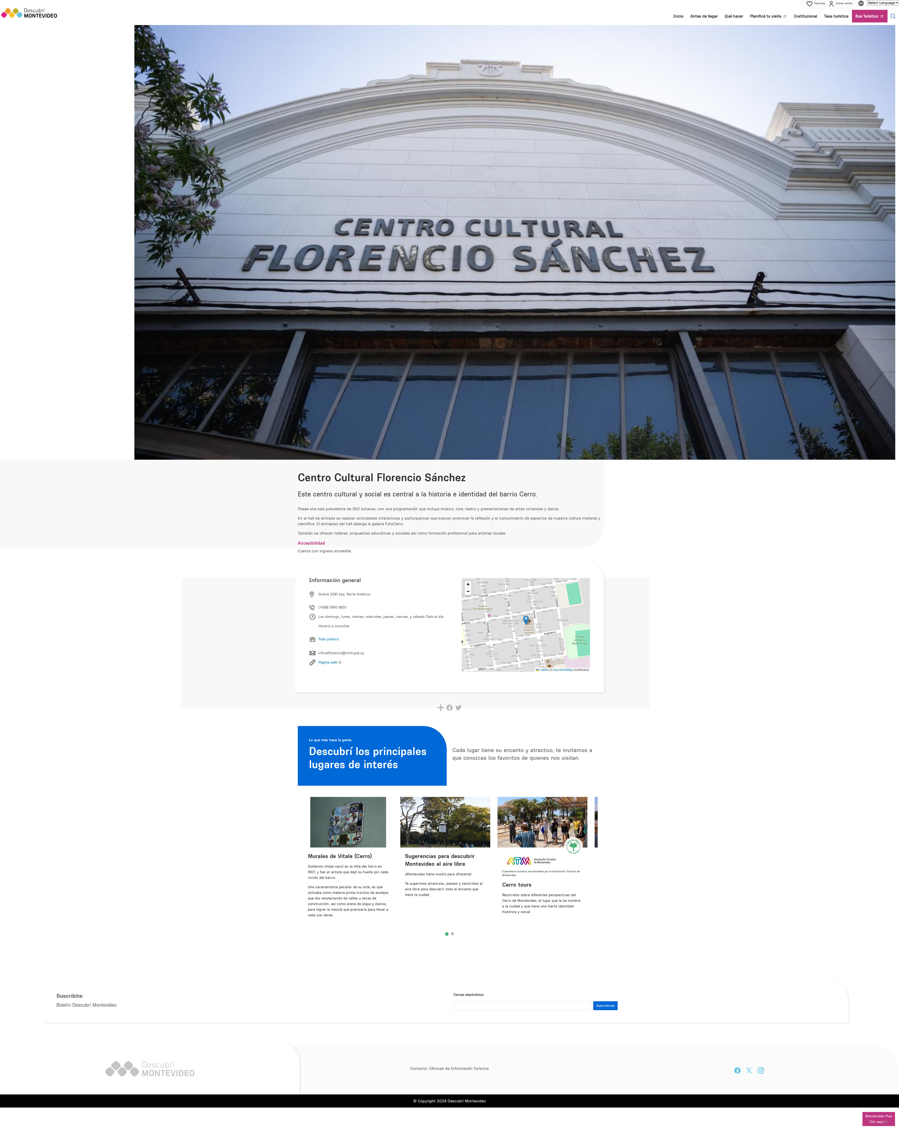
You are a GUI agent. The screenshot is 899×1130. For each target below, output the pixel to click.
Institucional (805, 16)
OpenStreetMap (563, 669)
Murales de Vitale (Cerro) (340, 855)
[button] (526, 620)
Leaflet (543, 669)
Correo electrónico (468, 994)
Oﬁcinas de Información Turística (459, 1068)
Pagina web (327, 662)
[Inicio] (29, 12)
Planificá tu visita (766, 16)
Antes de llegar (704, 16)
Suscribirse (605, 1005)
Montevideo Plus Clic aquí (878, 1119)
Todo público (328, 639)
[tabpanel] (447, 864)
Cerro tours (516, 884)
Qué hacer (734, 16)
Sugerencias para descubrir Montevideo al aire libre (440, 859)
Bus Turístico (867, 16)
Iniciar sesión (844, 3)
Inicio (678, 16)
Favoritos (819, 3)
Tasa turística (836, 16)
